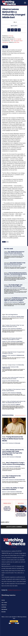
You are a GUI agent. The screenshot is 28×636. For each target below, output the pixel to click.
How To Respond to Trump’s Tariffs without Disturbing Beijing (13, 463)
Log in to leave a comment (14, 526)
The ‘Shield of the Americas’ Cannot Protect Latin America (14, 252)
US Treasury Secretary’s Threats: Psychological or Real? (12, 338)
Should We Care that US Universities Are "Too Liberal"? (20, 515)
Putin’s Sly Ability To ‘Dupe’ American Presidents (13, 488)
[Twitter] (12, 29)
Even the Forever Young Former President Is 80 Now (13, 352)
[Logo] (12, 2)
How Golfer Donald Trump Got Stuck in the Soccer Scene (14, 263)
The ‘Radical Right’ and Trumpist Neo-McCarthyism (13, 285)
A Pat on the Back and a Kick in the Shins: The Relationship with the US (15, 273)
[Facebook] (8, 29)
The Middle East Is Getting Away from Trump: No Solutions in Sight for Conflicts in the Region (15, 299)
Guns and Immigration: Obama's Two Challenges (7, 508)
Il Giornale (10, 35)
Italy (7, 241)
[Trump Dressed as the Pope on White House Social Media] (14, 426)
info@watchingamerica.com (14, 590)
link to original (17, 39)
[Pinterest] (15, 29)
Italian (12, 40)
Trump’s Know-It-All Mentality (16, 365)
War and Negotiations (12, 314)
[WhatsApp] (19, 29)
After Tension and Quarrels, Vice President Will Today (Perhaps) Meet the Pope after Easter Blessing (13, 452)
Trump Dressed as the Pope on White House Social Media (12, 439)
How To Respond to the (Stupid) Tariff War (11, 476)
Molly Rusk (16, 42)
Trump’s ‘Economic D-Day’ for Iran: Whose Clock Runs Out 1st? (13, 325)
